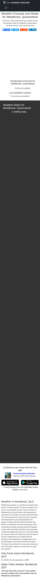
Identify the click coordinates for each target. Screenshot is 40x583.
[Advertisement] (20, 57)
